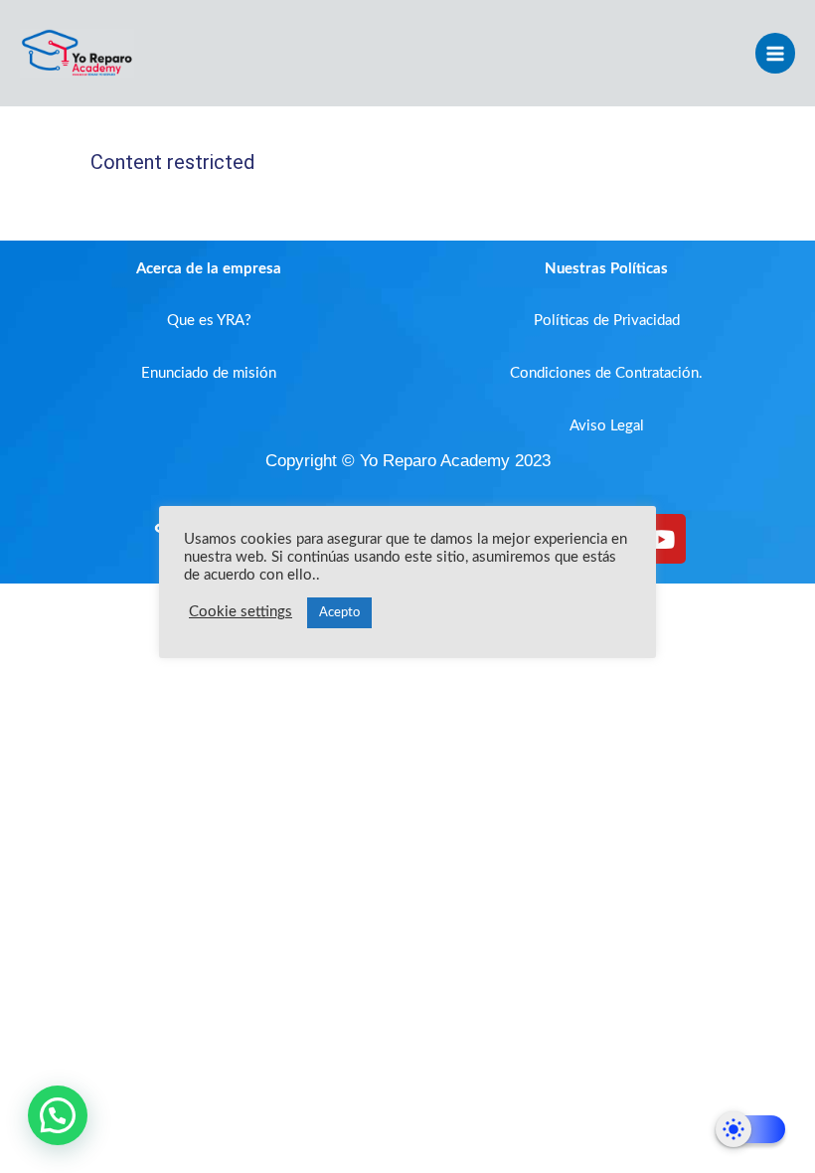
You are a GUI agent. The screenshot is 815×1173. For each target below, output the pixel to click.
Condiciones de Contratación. (606, 373)
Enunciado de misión (208, 373)
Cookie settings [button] (240, 611)
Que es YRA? (209, 320)
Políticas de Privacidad (607, 320)
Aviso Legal (607, 426)
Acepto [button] (339, 612)
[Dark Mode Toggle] (750, 1129)
